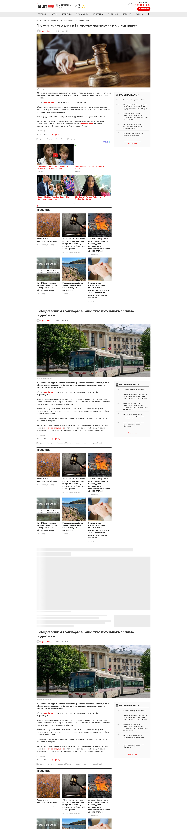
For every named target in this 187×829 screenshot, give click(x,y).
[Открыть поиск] (148, 14)
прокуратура (72, 139)
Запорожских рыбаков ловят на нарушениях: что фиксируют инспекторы (72, 286)
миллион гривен (61, 139)
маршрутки (50, 443)
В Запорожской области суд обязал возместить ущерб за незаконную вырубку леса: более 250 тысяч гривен (73, 244)
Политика (66, 14)
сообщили (49, 392)
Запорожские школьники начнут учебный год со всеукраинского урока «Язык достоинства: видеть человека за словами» (98, 290)
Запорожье (40, 139)
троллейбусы (97, 443)
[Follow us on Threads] (149, 5)
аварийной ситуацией (53, 428)
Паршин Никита (46, 31)
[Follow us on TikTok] (146, 5)
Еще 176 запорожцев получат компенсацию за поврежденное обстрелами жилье (47, 286)
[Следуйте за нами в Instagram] (138, 5)
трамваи (78, 443)
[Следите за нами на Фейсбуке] (135, 5)
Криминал (113, 14)
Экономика (82, 14)
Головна (39, 20)
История (126, 14)
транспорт (86, 443)
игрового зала (86, 123)
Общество (98, 14)
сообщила (49, 102)
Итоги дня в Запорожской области (47, 240)
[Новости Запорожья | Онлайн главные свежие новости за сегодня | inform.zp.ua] (45, 6)
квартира (50, 139)
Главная (42, 14)
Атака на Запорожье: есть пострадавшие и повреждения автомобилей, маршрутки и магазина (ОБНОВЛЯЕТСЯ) (99, 245)
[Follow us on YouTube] (144, 5)
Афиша (139, 14)
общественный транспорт (64, 443)
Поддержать (144, 9)
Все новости (132, 143)
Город (53, 14)
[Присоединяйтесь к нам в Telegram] (141, 5)
